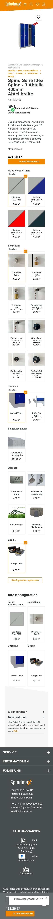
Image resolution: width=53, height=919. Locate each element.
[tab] (26, 724)
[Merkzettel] (37, 4)
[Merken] (38, 17)
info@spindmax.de (21, 811)
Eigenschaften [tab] (17, 711)
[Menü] (25, 4)
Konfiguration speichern (25, 580)
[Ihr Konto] (44, 4)
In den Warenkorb (29, 161)
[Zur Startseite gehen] (14, 4)
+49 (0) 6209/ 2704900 (29, 803)
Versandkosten (10, 892)
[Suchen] (31, 4)
